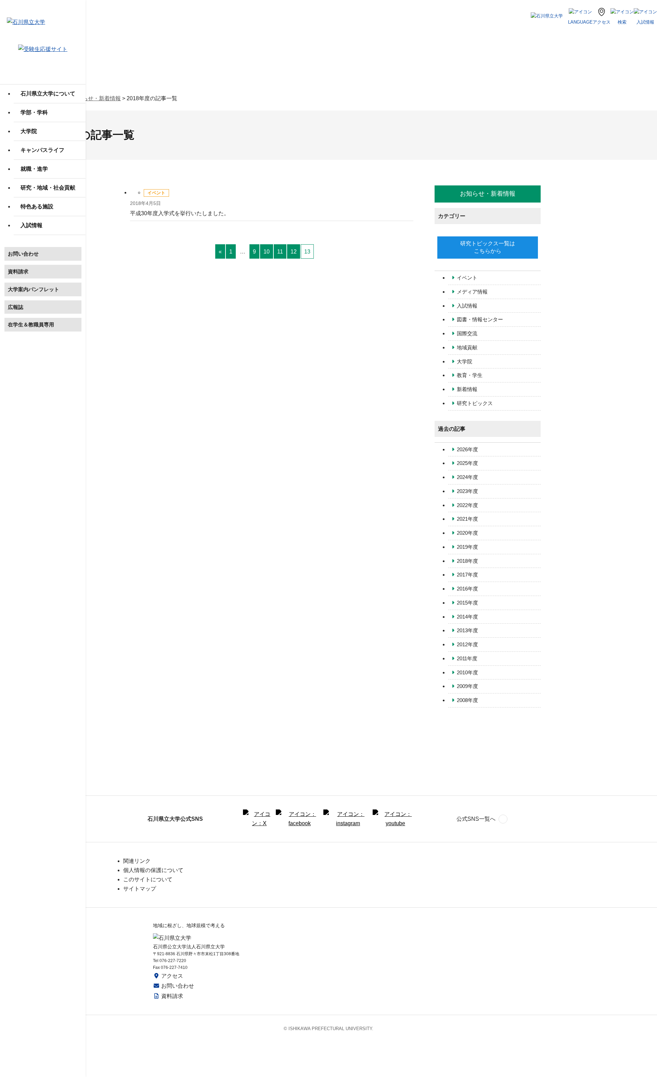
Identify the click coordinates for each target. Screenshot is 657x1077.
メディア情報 (472, 292)
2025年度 (467, 463)
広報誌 (15, 307)
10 (266, 252)
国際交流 (467, 333)
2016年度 (467, 589)
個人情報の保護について (153, 870)
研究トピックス (475, 403)
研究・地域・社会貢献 (48, 188)
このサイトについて (147, 879)
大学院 (29, 131)
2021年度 (467, 519)
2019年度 (467, 547)
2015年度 (467, 603)
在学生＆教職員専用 (31, 324)
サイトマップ (139, 889)
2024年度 (467, 477)
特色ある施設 (37, 206)
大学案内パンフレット (33, 289)
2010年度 (467, 672)
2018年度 (467, 561)
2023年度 (467, 491)
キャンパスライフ (42, 150)
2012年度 (467, 644)
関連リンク (137, 861)
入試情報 (31, 225)
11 (280, 252)
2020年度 (467, 533)
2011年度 (467, 658)
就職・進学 (34, 169)
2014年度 (467, 617)
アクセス (172, 976)
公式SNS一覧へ (475, 819)
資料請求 (18, 271)
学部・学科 (34, 112)
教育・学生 (469, 375)
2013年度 (467, 630)
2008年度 (467, 700)
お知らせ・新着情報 (96, 98)
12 (294, 252)
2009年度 (467, 686)
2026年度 (467, 449)
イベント (467, 278)
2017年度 (467, 575)
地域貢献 (467, 347)
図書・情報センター (480, 319)
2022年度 (467, 505)
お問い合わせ (23, 254)
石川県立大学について (48, 93)
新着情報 (467, 389)
